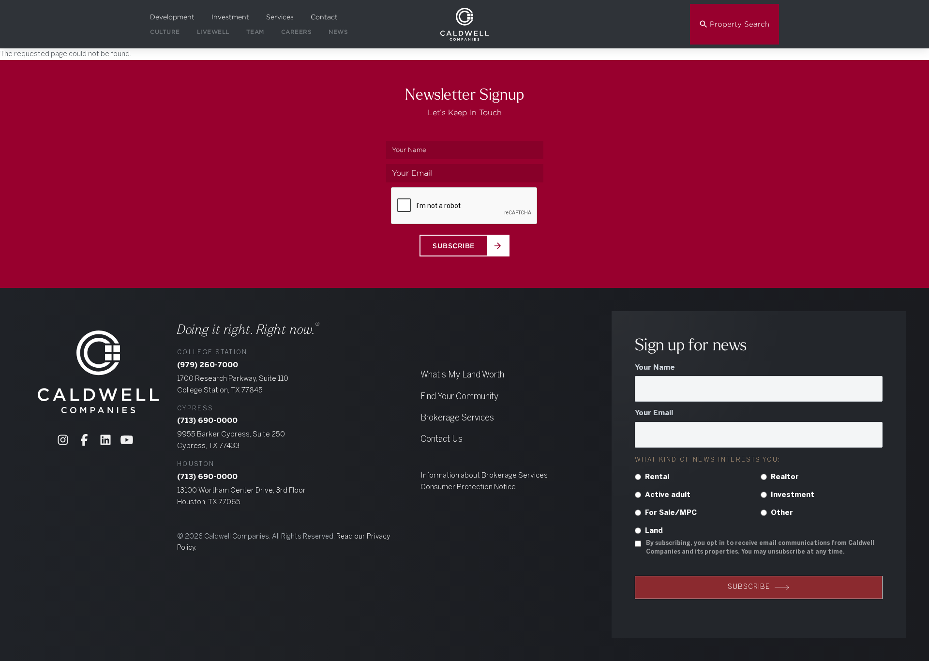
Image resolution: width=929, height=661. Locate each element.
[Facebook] (84, 440)
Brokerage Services (457, 418)
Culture (165, 32)
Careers (296, 32)
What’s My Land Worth (462, 375)
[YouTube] (127, 440)
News (338, 32)
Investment (230, 17)
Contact (324, 17)
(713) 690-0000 (207, 421)
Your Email (654, 413)
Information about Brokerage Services (484, 475)
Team (255, 32)
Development (172, 17)
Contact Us (441, 440)
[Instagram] (63, 440)
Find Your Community (459, 397)
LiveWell (213, 32)
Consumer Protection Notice (468, 487)
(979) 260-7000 (207, 365)
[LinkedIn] (105, 440)
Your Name (655, 367)
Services (280, 17)
